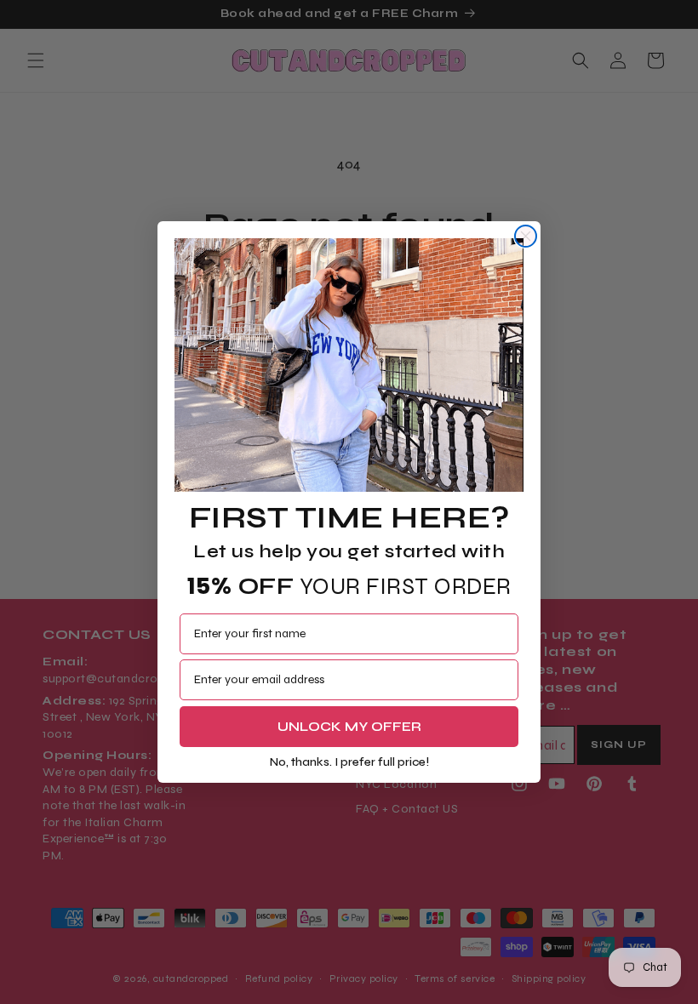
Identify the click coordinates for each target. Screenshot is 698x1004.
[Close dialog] (525, 236)
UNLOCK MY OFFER (349, 726)
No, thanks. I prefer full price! (349, 762)
